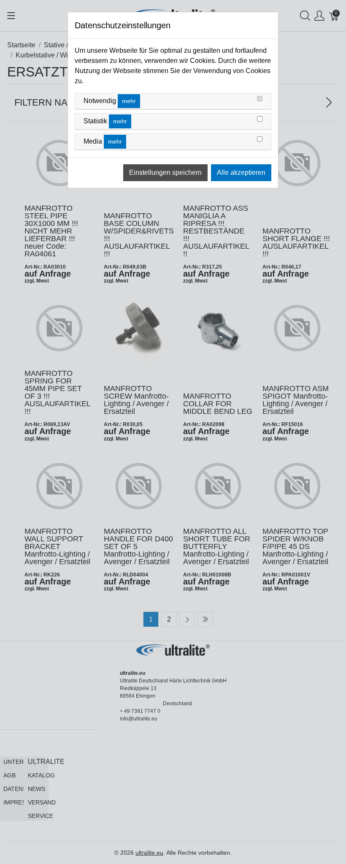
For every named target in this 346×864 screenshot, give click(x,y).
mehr (129, 101)
